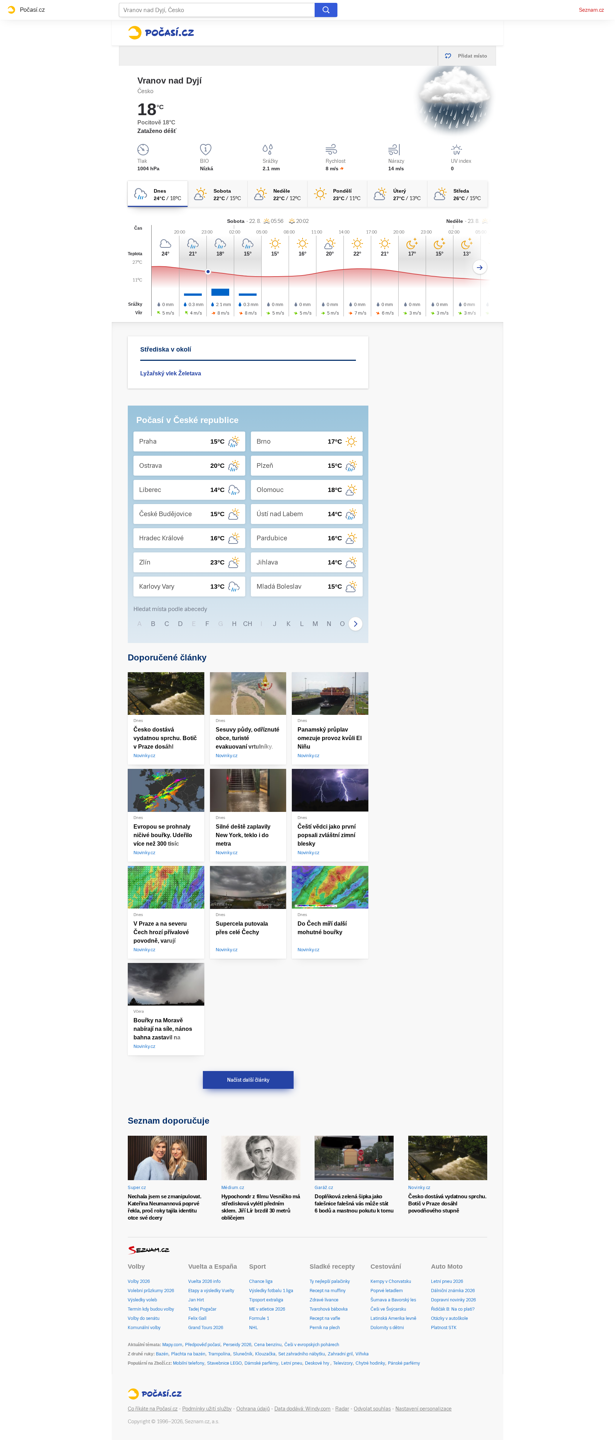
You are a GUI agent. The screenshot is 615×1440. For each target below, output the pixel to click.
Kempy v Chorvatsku (390, 1281)
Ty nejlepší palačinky (330, 1281)
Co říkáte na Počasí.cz (153, 1409)
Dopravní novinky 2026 (453, 1299)
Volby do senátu (143, 1318)
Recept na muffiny (328, 1290)
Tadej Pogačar (202, 1309)
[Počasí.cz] (161, 32)
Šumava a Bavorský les (393, 1299)
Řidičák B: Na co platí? (453, 1309)
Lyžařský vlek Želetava (170, 373)
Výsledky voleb (142, 1299)
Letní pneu (291, 1363)
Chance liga (261, 1281)
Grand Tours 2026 (205, 1327)
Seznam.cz (591, 10)
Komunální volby (144, 1327)
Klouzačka (265, 1353)
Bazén (162, 1353)
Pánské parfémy (404, 1363)
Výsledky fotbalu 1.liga (271, 1290)
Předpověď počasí (202, 1344)
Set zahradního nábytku (301, 1353)
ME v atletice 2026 (267, 1309)
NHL (253, 1327)
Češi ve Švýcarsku (388, 1309)
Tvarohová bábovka (329, 1309)
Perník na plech (325, 1327)
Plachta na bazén (188, 1353)
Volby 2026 (139, 1281)
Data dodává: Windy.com (302, 1409)
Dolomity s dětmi (387, 1327)
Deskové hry (317, 1363)
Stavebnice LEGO (224, 1363)
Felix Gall (197, 1318)
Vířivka (362, 1353)
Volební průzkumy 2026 (151, 1290)
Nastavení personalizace (423, 1409)
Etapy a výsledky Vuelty (211, 1290)
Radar (342, 1409)
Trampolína (219, 1353)
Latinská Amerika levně (393, 1318)
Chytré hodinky (370, 1363)
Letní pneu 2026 (447, 1281)
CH (247, 623)
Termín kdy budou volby (151, 1309)
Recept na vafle (325, 1318)
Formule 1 (259, 1318)
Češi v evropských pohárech (311, 1344)
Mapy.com (172, 1344)
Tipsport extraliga (266, 1299)
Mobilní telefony (188, 1363)
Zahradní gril (340, 1353)
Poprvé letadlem (386, 1290)
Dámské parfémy (261, 1363)
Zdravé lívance (324, 1299)
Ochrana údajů (253, 1409)
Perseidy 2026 (237, 1344)
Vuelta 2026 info (204, 1281)
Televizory (343, 1363)
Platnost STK (444, 1327)
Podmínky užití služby (207, 1409)
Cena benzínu (268, 1344)
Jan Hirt (196, 1299)
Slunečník (242, 1353)
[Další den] (480, 267)
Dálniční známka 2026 (453, 1290)
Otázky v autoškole (449, 1318)
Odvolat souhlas (372, 1409)
